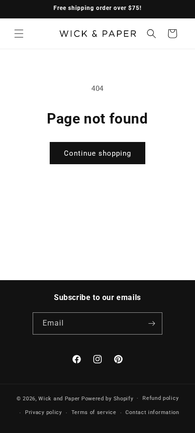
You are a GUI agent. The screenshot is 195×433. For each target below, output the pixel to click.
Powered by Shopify (107, 398)
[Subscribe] (151, 323)
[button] (19, 33)
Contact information (152, 412)
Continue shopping (97, 153)
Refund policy (160, 398)
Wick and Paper (59, 398)
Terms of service (93, 412)
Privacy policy (43, 412)
